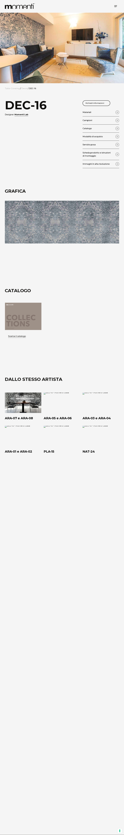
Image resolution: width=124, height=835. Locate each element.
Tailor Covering (12, 88)
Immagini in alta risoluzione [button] (96, 164)
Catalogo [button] (87, 128)
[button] (115, 6)
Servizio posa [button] (89, 144)
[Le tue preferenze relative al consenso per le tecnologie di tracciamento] (119, 830)
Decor (24, 88)
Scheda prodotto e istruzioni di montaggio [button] (97, 154)
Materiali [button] (87, 112)
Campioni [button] (87, 120)
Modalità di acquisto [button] (93, 136)
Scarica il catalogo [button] (17, 336)
